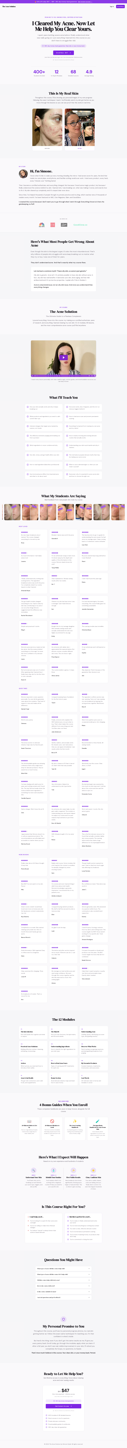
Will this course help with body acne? (48, 1280)
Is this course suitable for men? (46, 1292)
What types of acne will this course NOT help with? (52, 1274)
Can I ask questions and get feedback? (49, 1297)
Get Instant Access (62, 1406)
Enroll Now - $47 (62, 53)
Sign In (112, 6)
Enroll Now (120, 6)
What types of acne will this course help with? (51, 1269)
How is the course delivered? (46, 1286)
